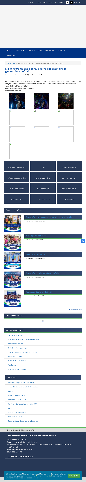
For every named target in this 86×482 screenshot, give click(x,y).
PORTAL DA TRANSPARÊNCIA (16, 167)
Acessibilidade (60, 2)
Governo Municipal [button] (34, 50)
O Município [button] (18, 50)
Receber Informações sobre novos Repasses (23, 421)
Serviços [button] (61, 50)
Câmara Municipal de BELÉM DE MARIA (21, 382)
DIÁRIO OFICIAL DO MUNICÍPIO (17, 178)
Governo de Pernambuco (16, 395)
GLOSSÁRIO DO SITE (43, 189)
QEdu (10, 408)
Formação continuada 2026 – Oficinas (43, 273)
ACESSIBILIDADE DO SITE (43, 200)
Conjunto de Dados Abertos (16, 369)
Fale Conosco (12, 55)
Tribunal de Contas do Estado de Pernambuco (23, 387)
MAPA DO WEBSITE (16, 200)
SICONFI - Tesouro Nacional (17, 412)
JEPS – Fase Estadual (35, 254)
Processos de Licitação (15, 344)
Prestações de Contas (14, 356)
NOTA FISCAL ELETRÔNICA (43, 178)
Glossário (31, 2)
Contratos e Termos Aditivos (17, 348)
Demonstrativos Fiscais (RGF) (17, 361)
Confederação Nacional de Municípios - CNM (22, 404)
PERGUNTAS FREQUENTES (69, 189)
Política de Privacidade (44, 476)
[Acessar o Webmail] (76, 430)
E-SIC (43, 167)
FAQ (39, 2)
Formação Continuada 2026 (39, 292)
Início (9, 50)
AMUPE (10, 391)
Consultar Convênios (15, 417)
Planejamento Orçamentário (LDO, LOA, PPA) (22, 352)
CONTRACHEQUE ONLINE (16, 189)
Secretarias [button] (49, 50)
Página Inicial (11, 63)
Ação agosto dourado (36, 235)
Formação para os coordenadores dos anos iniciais (50, 217)
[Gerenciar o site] (79, 430)
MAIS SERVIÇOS (69, 200)
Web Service (11, 365)
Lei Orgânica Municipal (15, 335)
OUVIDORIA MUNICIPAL (69, 167)
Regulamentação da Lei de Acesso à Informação (23, 339)
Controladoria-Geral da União (17, 400)
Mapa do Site (47, 2)
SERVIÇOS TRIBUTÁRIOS (69, 178)
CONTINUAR (74, 476)
